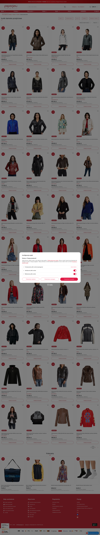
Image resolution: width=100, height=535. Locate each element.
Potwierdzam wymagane (50, 279)
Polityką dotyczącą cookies (53, 260)
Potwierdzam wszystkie (69, 279)
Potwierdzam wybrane (31, 279)
